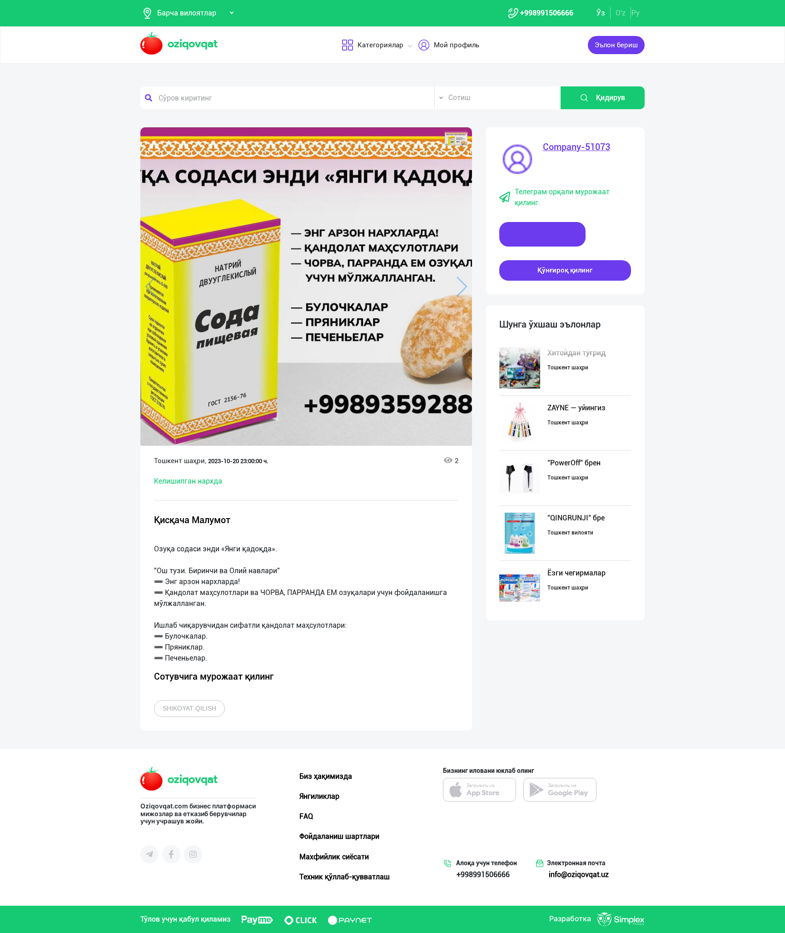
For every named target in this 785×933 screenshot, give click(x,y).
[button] (456, 139)
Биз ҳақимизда (325, 776)
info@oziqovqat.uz (579, 874)
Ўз (600, 13)
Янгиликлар (319, 796)
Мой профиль (456, 45)
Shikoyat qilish (189, 708)
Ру (635, 13)
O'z (621, 13)
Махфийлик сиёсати (334, 856)
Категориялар (380, 45)
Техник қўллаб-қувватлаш (344, 876)
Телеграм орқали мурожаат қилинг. (562, 197)
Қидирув (610, 97)
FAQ (306, 816)
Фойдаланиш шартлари (339, 836)
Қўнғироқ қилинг (564, 270)
